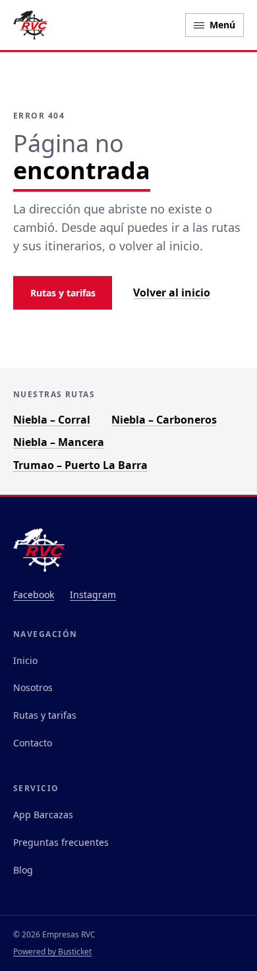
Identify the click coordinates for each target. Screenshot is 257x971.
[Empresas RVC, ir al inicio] (30, 25)
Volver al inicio (171, 292)
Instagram (93, 594)
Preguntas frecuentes (61, 842)
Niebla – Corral (51, 419)
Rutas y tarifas (63, 293)
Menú (222, 24)
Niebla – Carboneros (164, 419)
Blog (23, 870)
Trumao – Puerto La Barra (80, 465)
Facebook (33, 594)
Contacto (32, 742)
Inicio (25, 660)
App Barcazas (43, 814)
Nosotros (33, 687)
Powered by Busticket (52, 951)
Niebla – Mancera (58, 442)
